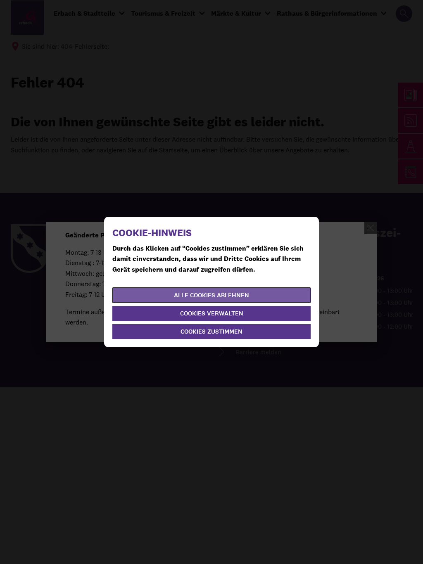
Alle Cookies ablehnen (211, 295)
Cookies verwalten (211, 313)
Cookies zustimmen (211, 331)
